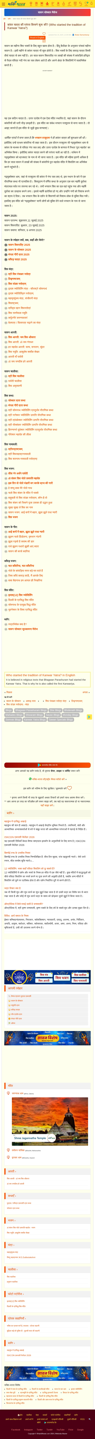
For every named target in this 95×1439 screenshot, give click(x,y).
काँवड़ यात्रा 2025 (17, 259)
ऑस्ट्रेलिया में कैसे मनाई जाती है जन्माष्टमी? (23, 904)
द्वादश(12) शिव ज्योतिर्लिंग (16, 1301)
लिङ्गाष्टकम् (76, 701)
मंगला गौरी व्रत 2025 (18, 254)
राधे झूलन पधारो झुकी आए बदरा (23, 546)
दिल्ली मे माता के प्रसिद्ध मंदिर (16, 1389)
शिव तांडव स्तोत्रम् (17, 283)
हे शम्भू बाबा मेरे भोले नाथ (20, 488)
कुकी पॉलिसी (71, 1419)
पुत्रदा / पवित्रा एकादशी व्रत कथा (19, 1203)
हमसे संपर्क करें (42, 1419)
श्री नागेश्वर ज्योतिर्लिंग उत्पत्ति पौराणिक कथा (29, 415)
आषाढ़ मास (31, 701)
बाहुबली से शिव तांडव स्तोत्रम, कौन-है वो (27, 497)
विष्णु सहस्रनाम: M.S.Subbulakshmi (21, 1257)
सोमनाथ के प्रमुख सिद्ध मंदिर (22, 604)
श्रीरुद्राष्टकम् (15, 449)
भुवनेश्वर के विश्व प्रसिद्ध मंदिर (22, 609)
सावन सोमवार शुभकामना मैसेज (23, 629)
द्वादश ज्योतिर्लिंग (76, 1389)
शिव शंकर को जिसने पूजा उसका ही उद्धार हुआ (30, 502)
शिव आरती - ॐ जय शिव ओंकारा (18, 1179)
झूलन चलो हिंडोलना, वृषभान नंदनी (24, 536)
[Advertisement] (47, 652)
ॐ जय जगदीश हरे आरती (20, 361)
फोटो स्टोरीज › (16, 1294)
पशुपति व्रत (15, 1005)
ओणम (13, 1023)
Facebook (15, 1430)
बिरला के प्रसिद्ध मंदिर (70, 1393)
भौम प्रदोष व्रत (16, 1014)
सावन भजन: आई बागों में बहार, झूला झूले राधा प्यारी (32, 512)
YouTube (60, 1430)
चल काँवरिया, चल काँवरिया (21, 565)
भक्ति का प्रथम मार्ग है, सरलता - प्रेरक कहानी (23, 1326)
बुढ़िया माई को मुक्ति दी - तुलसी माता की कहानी (23, 1331)
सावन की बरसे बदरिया (19, 551)
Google (80, 1430)
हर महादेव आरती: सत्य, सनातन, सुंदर (26, 347)
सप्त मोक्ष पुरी (10, 1393)
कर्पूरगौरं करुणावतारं (17, 317)
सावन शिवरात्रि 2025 (19, 244)
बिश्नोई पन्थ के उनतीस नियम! (17, 853)
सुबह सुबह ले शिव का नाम (20, 507)
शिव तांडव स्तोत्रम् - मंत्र (17, 704)
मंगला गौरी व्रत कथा (18, 405)
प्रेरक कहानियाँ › (17, 1318)
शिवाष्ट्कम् (13, 303)
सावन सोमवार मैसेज (47, 12)
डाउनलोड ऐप (51, 1422)
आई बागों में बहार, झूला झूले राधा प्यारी (26, 531)
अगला (85, 692)
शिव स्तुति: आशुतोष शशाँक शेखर (23, 351)
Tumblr (50, 1430)
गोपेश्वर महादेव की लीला (19, 434)
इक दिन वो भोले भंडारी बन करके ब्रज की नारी (30, 483)
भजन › (11, 1220)
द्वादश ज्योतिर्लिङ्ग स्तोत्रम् (20, 293)
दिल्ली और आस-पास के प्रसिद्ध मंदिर (50, 1400)
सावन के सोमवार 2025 (19, 249)
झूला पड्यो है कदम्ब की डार (21, 541)
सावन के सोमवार (13, 701)
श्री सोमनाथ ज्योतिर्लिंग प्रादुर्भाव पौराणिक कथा (30, 410)
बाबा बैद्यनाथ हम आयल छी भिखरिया (25, 580)
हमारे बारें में (29, 1419)
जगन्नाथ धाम (17, 1093)
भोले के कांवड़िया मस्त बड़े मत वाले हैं (25, 570)
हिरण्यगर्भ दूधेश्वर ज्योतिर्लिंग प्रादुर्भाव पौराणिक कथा (32, 429)
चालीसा (29, 1415)
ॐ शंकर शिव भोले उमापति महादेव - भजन (21, 1228)
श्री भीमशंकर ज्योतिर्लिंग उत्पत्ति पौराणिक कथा (30, 424)
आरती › (12, 1171)
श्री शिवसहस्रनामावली (19, 454)
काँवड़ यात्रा (15, 1010)
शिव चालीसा (11, 1277)
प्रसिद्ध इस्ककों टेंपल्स (50, 1393)
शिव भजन (13, 517)
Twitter (40, 1430)
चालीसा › (13, 1269)
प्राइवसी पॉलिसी (57, 1419)
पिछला (9, 692)
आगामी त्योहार (15, 988)
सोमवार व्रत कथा (16, 400)
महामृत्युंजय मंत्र (12, 1252)
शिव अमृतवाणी (15, 385)
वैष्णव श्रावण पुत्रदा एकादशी (21, 996)
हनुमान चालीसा (12, 1282)
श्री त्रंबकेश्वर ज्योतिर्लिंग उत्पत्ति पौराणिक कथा (30, 420)
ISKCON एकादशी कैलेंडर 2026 (19, 837)
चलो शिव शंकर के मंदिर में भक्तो (23, 492)
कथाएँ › (12, 1195)
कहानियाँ (67, 1415)
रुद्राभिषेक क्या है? (17, 624)
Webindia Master (61, 1434)
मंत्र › (11, 1245)
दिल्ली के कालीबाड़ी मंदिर (40, 1389)
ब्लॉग (9, 19)
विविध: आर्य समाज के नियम (16, 915)
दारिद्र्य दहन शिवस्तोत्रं (19, 308)
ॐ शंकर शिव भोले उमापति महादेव (24, 478)
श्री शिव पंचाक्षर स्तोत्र (19, 274)
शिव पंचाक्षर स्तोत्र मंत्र (55, 701)
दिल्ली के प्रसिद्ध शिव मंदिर (21, 599)
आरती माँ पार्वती (15, 356)
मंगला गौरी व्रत (16, 1019)
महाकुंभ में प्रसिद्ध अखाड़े (15, 821)
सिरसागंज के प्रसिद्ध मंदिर (15, 1403)
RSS (82, 1419)
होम (4, 19)
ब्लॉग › (10, 813)
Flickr (70, 1430)
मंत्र (37, 1415)
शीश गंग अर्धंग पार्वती (18, 473)
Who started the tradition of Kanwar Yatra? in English (40, 675)
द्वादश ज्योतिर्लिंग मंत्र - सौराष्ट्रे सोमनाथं (27, 288)
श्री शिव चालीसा (16, 376)
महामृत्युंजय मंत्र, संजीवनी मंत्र (23, 298)
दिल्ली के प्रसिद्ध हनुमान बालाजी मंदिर (19, 1400)
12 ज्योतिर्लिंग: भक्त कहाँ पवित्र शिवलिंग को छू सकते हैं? (29, 868)
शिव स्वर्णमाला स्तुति (17, 313)
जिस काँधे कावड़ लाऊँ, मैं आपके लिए (25, 575)
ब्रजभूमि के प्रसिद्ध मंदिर (28, 1393)
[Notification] (91, 3)
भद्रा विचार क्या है (12, 888)
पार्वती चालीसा (15, 381)
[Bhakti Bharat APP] (89, 717)
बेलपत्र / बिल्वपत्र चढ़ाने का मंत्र (24, 322)
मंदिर (10, 1085)
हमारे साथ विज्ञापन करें (14, 1419)
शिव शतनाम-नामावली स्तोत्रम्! (22, 458)
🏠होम (19, 1415)
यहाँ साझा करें (47, 805)
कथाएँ (45, 1415)
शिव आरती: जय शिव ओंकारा (22, 337)
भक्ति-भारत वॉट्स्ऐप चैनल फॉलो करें (48, 779)
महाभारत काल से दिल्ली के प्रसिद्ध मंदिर (20, 1396)
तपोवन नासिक (18, 1150)
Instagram (28, 1430)
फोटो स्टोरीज (55, 1415)
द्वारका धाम (16, 1157)
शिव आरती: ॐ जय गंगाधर (20, 342)
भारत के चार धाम (60, 1389)
